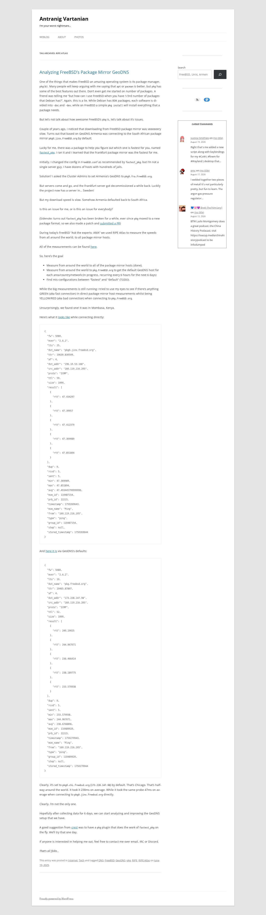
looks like (64, 317)
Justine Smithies (200, 138)
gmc (193, 170)
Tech (81, 860)
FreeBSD (110, 860)
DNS (101, 860)
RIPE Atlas (144, 860)
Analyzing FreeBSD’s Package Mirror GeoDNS (84, 72)
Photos (79, 37)
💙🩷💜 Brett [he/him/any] (206, 207)
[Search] (220, 74)
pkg (129, 860)
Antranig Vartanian (64, 18)
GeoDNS (120, 860)
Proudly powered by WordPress (56, 898)
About (62, 37)
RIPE (134, 860)
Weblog (44, 37)
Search (182, 67)
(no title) (218, 138)
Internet (73, 860)
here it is (51, 551)
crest (74, 827)
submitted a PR (110, 223)
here (94, 247)
